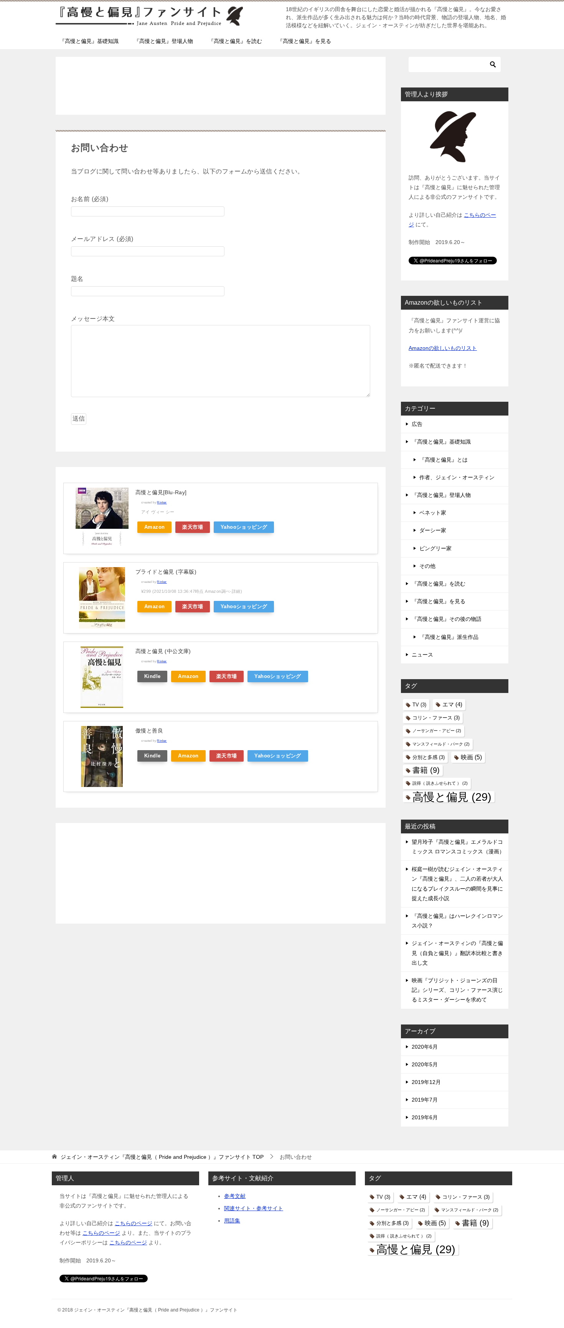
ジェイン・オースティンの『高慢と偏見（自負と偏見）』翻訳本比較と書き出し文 (457, 952)
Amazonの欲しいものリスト (443, 348)
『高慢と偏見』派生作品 (448, 637)
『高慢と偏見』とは (443, 460)
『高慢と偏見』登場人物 (163, 41)
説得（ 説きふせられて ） (440, 783)
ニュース (422, 655)
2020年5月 (425, 1064)
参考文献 (235, 1196)
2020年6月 (425, 1047)
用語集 (232, 1220)
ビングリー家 (435, 548)
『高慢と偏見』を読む (235, 41)
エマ (452, 704)
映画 (471, 757)
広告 (417, 424)
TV (419, 705)
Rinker (162, 502)
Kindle (152, 676)
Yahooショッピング (244, 527)
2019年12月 (426, 1082)
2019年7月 (425, 1100)
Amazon (154, 527)
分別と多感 (428, 757)
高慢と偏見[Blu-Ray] (161, 492)
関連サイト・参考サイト (253, 1208)
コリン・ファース (436, 718)
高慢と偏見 (451, 796)
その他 (427, 566)
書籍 (426, 770)
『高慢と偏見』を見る (304, 41)
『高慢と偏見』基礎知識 (89, 41)
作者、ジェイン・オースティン (457, 477)
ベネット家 (432, 513)
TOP (162, 1157)
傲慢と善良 (149, 731)
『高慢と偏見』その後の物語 (447, 619)
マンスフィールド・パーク (441, 744)
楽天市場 (192, 527)
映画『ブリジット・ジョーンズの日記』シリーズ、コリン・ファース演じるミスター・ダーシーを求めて (457, 990)
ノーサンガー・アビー (436, 730)
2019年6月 (425, 1117)
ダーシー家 (432, 530)
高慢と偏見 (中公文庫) (163, 651)
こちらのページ (133, 1223)
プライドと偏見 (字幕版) (165, 572)
